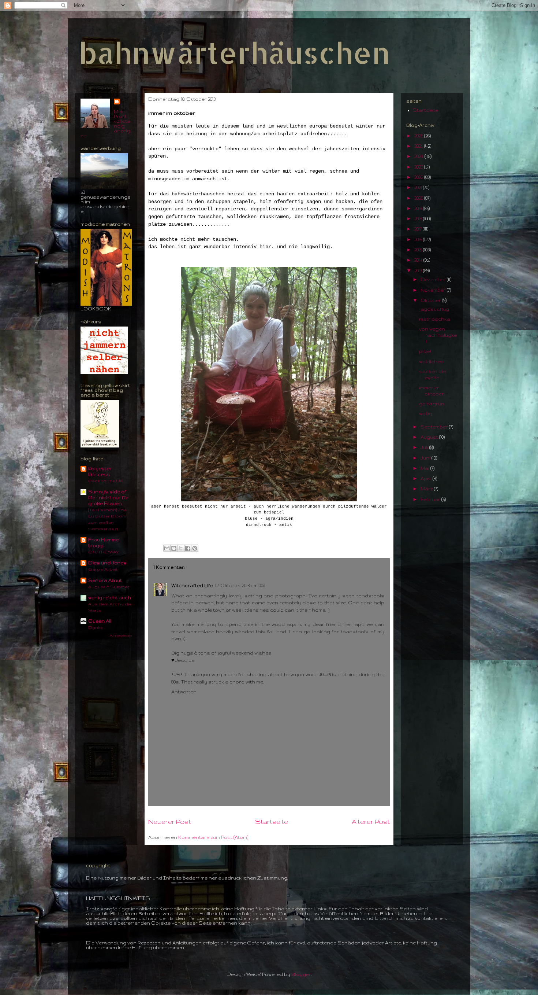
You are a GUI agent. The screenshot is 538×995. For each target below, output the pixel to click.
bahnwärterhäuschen (234, 52)
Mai (425, 468)
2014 (418, 260)
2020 (419, 198)
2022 (419, 177)
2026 (419, 135)
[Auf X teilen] (180, 548)
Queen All (99, 621)
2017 (418, 228)
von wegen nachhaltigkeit (438, 335)
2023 (419, 167)
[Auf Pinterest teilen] (194, 548)
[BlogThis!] (174, 548)
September (435, 426)
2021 (418, 187)
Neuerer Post (169, 821)
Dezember (434, 279)
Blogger (301, 974)
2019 (418, 208)
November (434, 290)
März (427, 488)
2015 (418, 249)
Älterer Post (371, 821)
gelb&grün (431, 403)
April (427, 478)
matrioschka (434, 319)
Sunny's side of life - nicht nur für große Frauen (108, 497)
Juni (426, 458)
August (430, 437)
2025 (419, 146)
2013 (418, 270)
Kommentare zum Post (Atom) (213, 837)
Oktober (431, 300)
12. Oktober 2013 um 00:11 (240, 585)
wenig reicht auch (109, 597)
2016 (418, 239)
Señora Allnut (105, 580)
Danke (95, 627)
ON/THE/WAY (103, 551)
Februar (431, 499)
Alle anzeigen (121, 635)
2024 (419, 156)
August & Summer (108, 586)
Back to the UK (105, 480)
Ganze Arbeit (103, 569)
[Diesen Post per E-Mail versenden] (167, 548)
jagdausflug (434, 309)
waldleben (431, 361)
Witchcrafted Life (192, 585)
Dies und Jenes (107, 562)
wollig (425, 413)
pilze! (425, 351)
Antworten (184, 691)
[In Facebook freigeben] (187, 548)
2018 (418, 218)
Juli (425, 447)
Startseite (271, 821)
